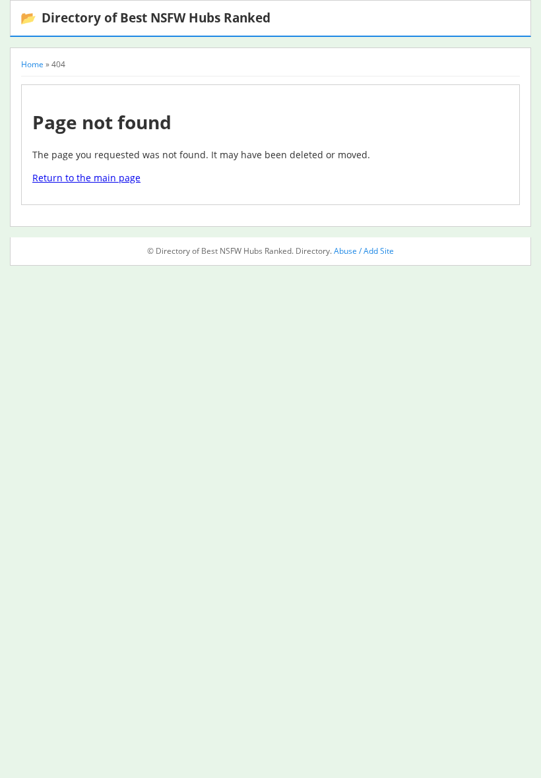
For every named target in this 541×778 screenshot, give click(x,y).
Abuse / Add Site (364, 250)
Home (32, 64)
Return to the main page (86, 177)
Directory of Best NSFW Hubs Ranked (145, 17)
